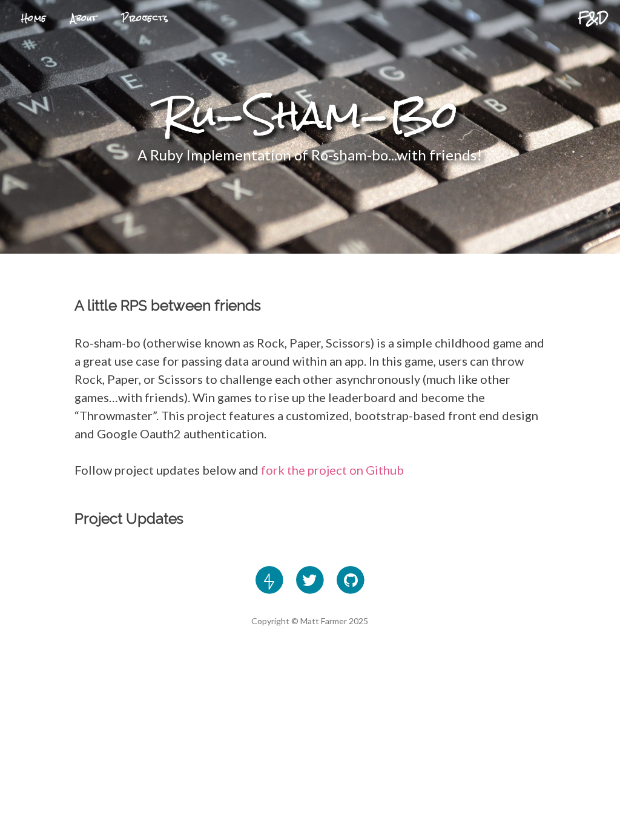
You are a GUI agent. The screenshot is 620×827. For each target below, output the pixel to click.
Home (34, 18)
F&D (593, 17)
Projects (145, 18)
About (84, 18)
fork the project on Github (332, 470)
